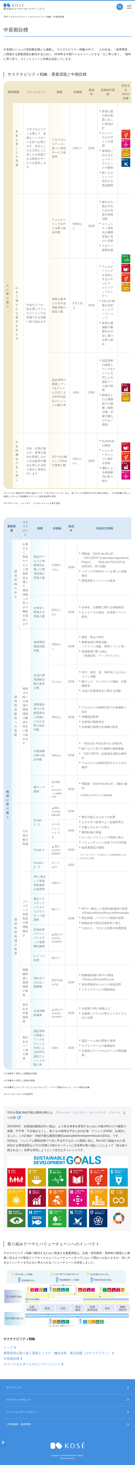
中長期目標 (11, 1358)
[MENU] (129, 7)
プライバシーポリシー (18, 1399)
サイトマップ (13, 1387)
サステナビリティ (18, 17)
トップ (8, 1347)
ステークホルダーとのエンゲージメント (32, 1364)
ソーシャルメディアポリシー (22, 1412)
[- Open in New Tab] (18, 1117)
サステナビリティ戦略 (40, 17)
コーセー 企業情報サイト (14, 5)
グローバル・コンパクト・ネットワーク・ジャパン (88, 1112)
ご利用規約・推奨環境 (18, 1424)
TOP (6, 17)
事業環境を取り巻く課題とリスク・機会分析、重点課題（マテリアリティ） (57, 1353)
